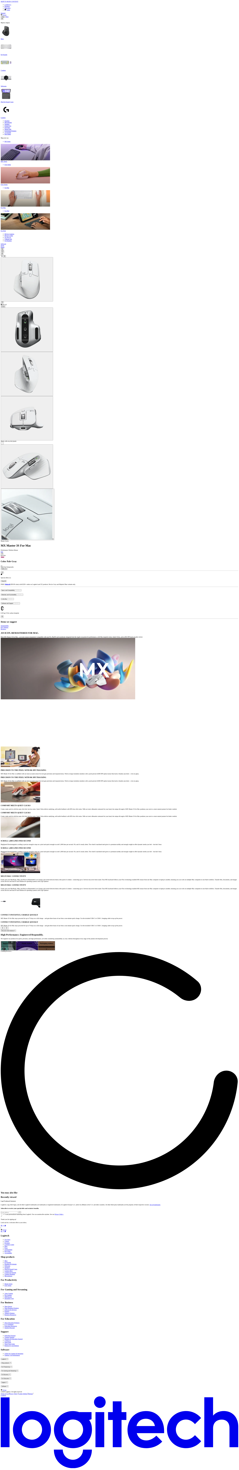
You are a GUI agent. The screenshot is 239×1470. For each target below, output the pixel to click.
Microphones (8, 1276)
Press (6, 1248)
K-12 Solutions (8, 1324)
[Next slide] (7, 928)
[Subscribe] (19, 1212)
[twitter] (3, 1226)
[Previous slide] (2, 928)
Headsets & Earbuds (10, 1264)
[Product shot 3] (27, 374)
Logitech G (7, 5)
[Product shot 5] (27, 466)
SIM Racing (8, 1297)
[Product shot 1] (27, 279)
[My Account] (2, 254)
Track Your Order (9, 1344)
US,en (4, 15)
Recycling (7, 1251)
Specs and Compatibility (8, 590)
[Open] (4, 256)
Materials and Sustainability (8, 594)
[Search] (2, 249)
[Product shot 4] (27, 418)
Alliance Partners (9, 1313)
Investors (7, 1243)
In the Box (4, 599)
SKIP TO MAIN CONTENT (9, 1)
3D (4, 306)
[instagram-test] (2, 1226)
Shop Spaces (8, 1306)
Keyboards (7, 1262)
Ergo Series (7, 1285)
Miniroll (7, 584)
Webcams (7, 1266)
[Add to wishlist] (2, 302)
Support (3, 13)
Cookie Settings (23, 1394)
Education (7, 8)
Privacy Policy (13, 1394)
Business (7, 6)
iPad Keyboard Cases (10, 1269)
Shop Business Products (11, 1308)
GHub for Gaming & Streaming (13, 1353)
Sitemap (30, 1394)
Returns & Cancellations (11, 1345)
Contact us (7, 1340)
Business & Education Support (13, 1339)
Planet (2, 247)
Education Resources (10, 1326)
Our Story (7, 1239)
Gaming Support (9, 1337)
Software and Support (7, 603)
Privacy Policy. (59, 1214)
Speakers (7, 1267)
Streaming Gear (9, 1298)
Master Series (8, 1284)
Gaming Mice (8, 1271)
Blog (5, 1246)
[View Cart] (2, 256)
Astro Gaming (8, 1293)
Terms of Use (5, 1394)
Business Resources (10, 1315)
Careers (6, 1241)
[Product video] (27, 514)
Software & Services (10, 1310)
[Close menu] (2, 19)
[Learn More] (2, 443)
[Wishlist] (2, 251)
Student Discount (9, 1328)
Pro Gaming (8, 1295)
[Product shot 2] (27, 330)
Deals (2, 245)
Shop (2, 17)
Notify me (4, 569)
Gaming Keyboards (10, 1272)
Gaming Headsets (9, 1274)
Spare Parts (7, 1342)
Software (3, 244)
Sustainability (8, 1249)
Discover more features (7, 930)
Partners (6, 1311)
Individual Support (9, 1335)
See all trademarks (155, 1205)
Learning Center (9, 1244)
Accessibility (8, 1253)
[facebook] (5, 1226)
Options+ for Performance (12, 1355)
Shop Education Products (11, 1323)
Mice (5, 1261)
